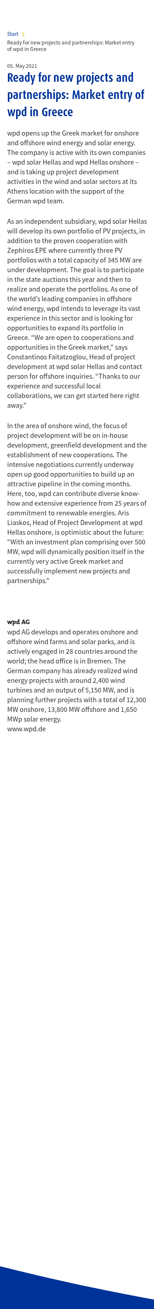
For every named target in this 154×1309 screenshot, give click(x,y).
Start (12, 33)
